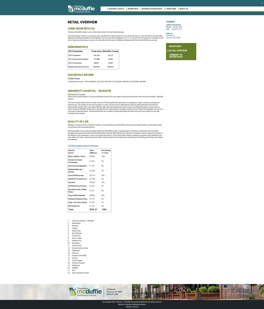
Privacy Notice (132, 307)
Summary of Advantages (176, 56)
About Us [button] (184, 9)
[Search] (262, 3)
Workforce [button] (133, 9)
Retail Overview (178, 50)
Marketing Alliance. (139, 304)
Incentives (175, 46)
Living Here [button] (171, 9)
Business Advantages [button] (152, 9)
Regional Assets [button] (116, 9)
